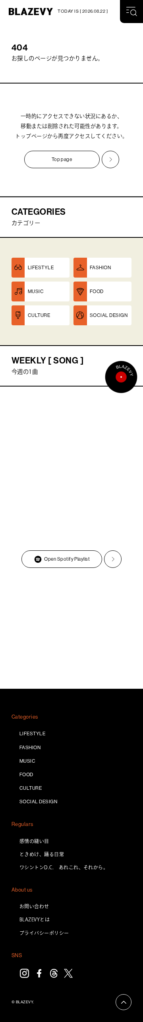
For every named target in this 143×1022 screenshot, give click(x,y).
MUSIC (27, 761)
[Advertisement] (71, 629)
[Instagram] (24, 973)
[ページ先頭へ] (123, 1002)
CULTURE (30, 788)
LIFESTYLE (32, 733)
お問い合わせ (34, 906)
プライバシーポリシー (44, 933)
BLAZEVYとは (34, 919)
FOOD (26, 774)
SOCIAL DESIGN (38, 801)
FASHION (30, 747)
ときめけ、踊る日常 (41, 854)
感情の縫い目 (34, 841)
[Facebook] (39, 973)
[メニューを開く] (131, 11)
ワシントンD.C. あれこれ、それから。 (63, 867)
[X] (68, 973)
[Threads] (54, 973)
